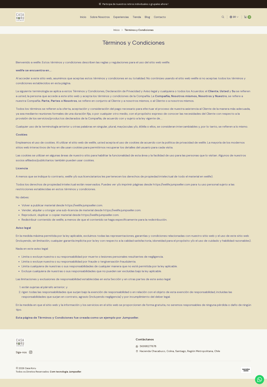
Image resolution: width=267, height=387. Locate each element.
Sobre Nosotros (100, 17)
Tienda (137, 17)
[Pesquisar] (222, 17)
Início (117, 30)
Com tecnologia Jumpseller (65, 371)
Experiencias (121, 17)
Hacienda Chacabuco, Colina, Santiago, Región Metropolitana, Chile (180, 351)
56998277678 (148, 346)
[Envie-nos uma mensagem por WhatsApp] (259, 379)
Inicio (83, 17)
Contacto (160, 17)
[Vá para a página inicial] (20, 17)
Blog (147, 17)
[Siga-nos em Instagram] (31, 352)
